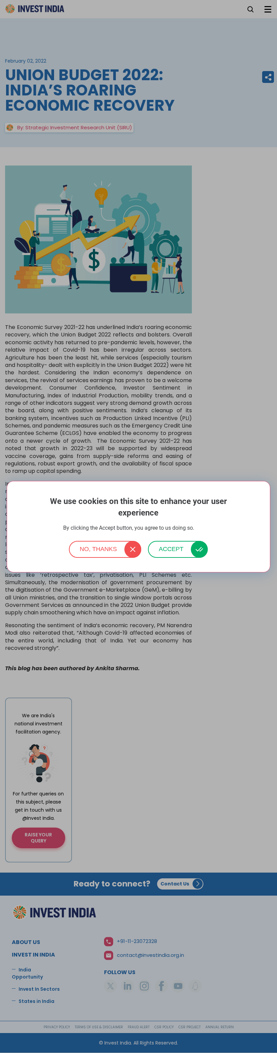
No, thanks (98, 549)
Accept (171, 549)
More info (205, 528)
